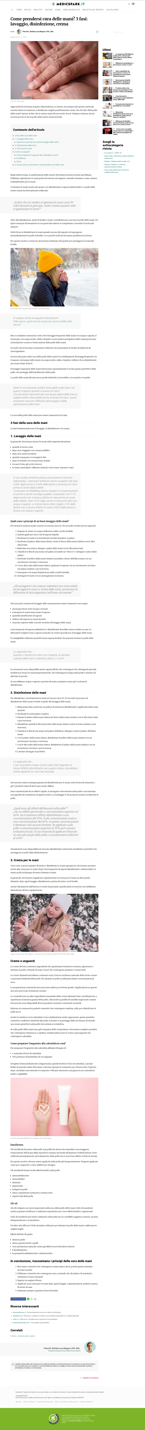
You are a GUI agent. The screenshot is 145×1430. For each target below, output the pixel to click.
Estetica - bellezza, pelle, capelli (23, 1336)
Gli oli (18, 161)
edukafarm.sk (18, 1316)
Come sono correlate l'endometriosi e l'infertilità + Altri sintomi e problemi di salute (123, 131)
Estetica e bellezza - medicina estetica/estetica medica (114, 166)
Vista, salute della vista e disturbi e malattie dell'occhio (116, 171)
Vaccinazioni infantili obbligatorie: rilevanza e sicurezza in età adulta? (121, 81)
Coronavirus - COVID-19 (112, 153)
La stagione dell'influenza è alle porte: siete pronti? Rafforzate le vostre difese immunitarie (123, 56)
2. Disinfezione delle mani (25, 145)
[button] (12, 10)
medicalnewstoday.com (21, 1322)
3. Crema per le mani (23, 148)
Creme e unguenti (22, 152)
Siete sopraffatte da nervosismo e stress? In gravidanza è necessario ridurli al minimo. (121, 73)
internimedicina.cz (19, 1312)
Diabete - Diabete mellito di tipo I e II (117, 161)
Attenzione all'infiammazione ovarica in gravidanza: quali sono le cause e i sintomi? (123, 114)
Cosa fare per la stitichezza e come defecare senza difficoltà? (123, 97)
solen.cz (16, 1319)
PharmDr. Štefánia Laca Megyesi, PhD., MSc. (38, 31)
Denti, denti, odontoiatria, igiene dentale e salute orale (119, 157)
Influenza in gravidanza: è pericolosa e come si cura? (123, 64)
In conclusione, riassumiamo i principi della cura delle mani (39, 165)
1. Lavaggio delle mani (24, 139)
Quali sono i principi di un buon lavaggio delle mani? (37, 142)
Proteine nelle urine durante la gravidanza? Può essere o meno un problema (123, 89)
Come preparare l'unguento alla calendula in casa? (37, 155)
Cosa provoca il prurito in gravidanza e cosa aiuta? (123, 105)
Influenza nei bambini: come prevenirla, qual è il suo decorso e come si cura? (123, 122)
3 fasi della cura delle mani (26, 135)
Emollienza (21, 158)
